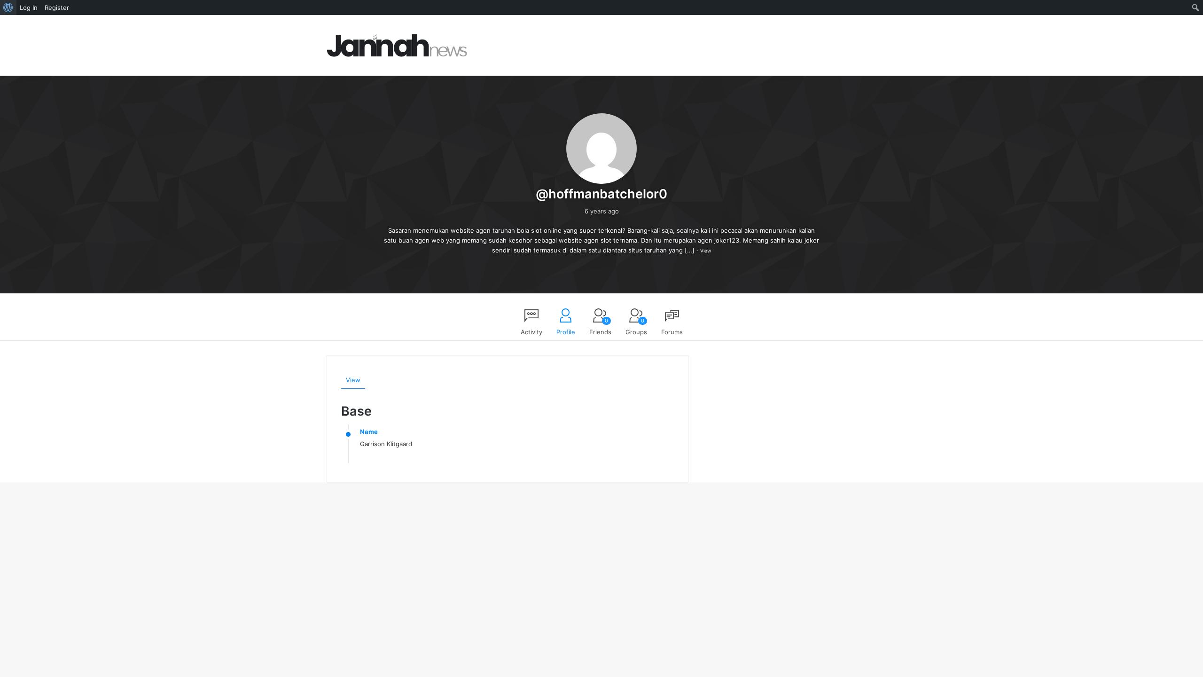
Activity (531, 332)
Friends (600, 326)
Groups (636, 326)
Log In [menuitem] (29, 7)
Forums (672, 332)
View (705, 251)
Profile (565, 332)
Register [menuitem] (57, 7)
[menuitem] (8, 7)
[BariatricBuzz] (397, 45)
